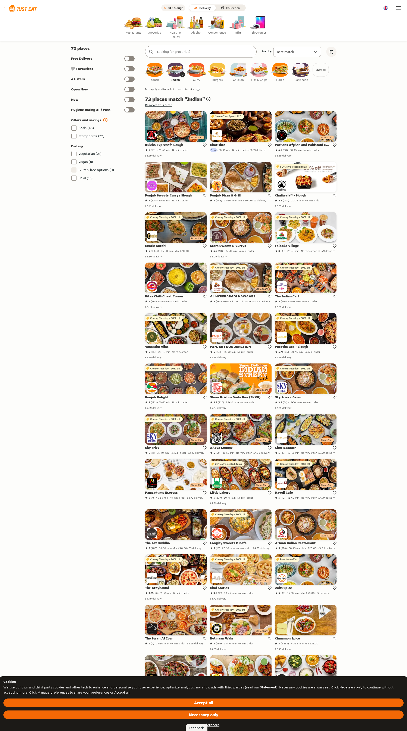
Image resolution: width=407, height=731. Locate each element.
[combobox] (205, 51)
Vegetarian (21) (90, 153)
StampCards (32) (91, 136)
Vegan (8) (85, 161)
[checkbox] (154, 72)
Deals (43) (86, 128)
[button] (20, 7)
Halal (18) (85, 178)
